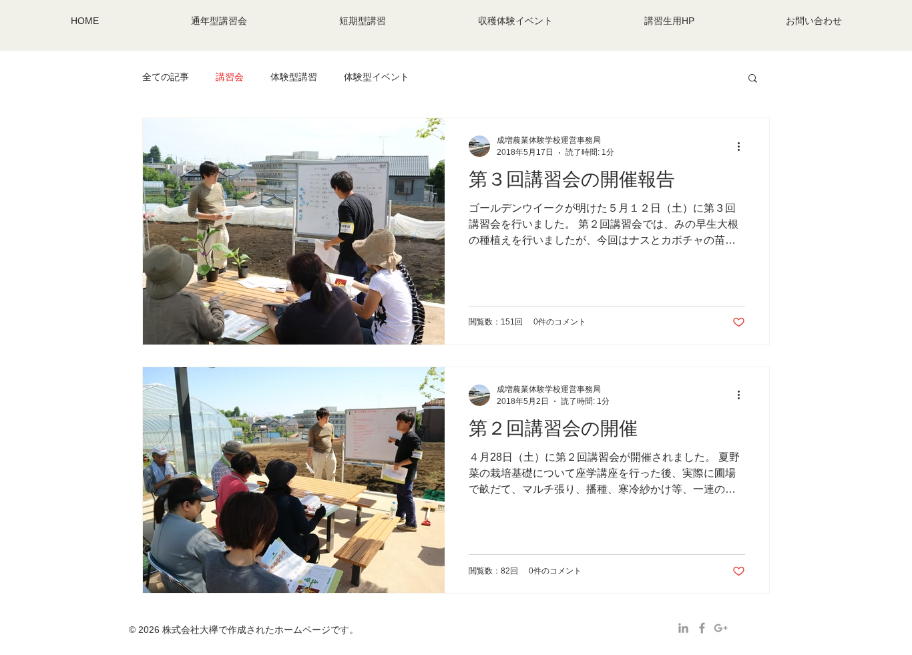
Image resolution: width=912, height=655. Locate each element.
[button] (752, 79)
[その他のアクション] (743, 146)
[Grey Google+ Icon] (721, 628)
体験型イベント (376, 76)
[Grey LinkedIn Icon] (683, 628)
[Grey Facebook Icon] (702, 628)
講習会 (230, 76)
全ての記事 (165, 76)
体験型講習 (293, 76)
